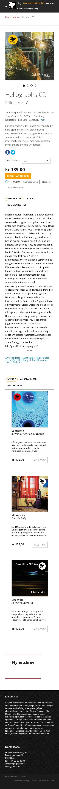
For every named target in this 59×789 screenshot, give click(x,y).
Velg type (40, 460)
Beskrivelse (14, 198)
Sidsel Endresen (14, 362)
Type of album (12, 160)
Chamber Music (30, 181)
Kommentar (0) (16, 204)
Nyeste (11, 379)
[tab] (14, 198)
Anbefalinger (28, 379)
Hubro (15, 17)
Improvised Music (16, 187)
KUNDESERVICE (12, 777)
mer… (44, 119)
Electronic (46, 181)
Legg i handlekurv (18, 175)
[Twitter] (13, 152)
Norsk (23, 777)
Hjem (7, 17)
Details (30, 198)
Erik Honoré (17, 103)
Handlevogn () (27, 9)
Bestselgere (14, 385)
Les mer (29, 350)
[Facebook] (7, 152)
